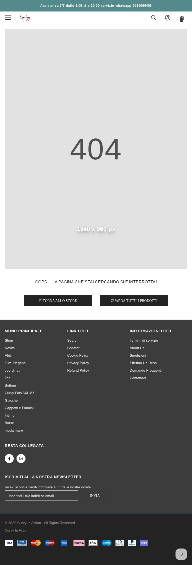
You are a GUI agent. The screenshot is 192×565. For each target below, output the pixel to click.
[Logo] (25, 18)
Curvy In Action (16, 530)
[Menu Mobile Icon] (8, 18)
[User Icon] (167, 17)
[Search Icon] (153, 17)
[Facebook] (9, 458)
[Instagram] (21, 458)
